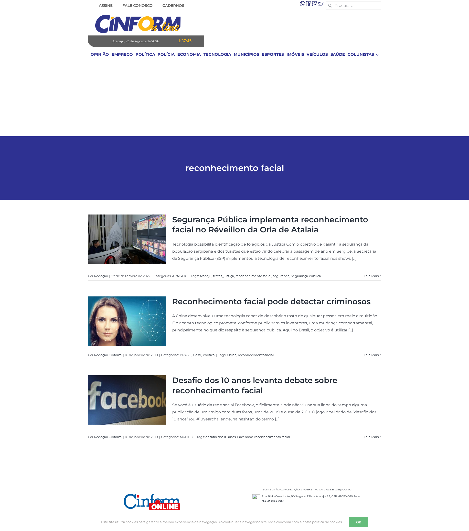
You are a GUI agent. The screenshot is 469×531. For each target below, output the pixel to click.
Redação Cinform (108, 355)
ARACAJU (179, 276)
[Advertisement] (234, 99)
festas (217, 276)
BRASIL (186, 355)
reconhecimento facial (253, 276)
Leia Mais (371, 276)
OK (358, 522)
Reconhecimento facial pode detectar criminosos (271, 301)
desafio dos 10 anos (220, 437)
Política (209, 355)
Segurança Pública (306, 276)
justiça (229, 276)
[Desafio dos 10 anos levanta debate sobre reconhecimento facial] (127, 400)
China (231, 355)
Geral (197, 355)
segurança (281, 276)
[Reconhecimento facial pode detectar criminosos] (127, 321)
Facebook (245, 437)
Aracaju (206, 276)
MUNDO (186, 437)
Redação (101, 276)
